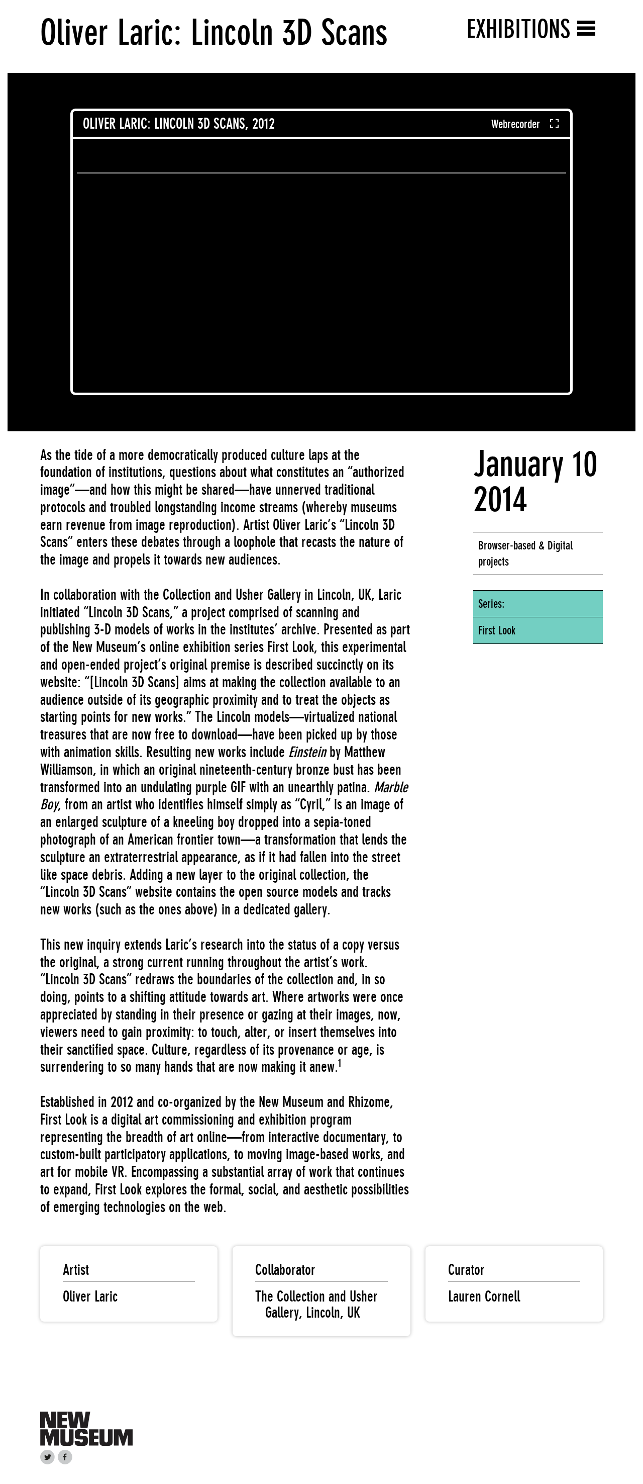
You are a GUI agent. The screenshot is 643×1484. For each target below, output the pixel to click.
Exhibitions (518, 29)
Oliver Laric (90, 1296)
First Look (496, 630)
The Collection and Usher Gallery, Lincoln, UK (316, 1304)
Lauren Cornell (484, 1296)
